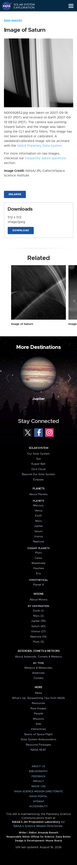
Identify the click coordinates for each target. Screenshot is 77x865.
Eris (38, 573)
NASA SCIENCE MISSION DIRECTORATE (38, 791)
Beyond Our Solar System (38, 474)
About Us (38, 766)
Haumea (38, 568)
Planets (38, 488)
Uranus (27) (38, 631)
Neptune (38, 541)
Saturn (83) (38, 626)
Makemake (38, 563)
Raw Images (13, 20)
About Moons (38, 599)
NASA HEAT (38, 750)
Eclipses (38, 479)
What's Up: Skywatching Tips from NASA (38, 698)
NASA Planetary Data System (39, 145)
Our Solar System (38, 453)
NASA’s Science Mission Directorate (38, 826)
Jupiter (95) (38, 621)
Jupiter (38, 399)
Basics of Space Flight (38, 734)
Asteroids (38, 673)
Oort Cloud (38, 469)
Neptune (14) (38, 636)
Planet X (38, 584)
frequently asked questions (45, 158)
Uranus (38, 536)
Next (69, 378)
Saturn (38, 531)
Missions (38, 719)
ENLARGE (15, 194)
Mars (38, 521)
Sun (38, 459)
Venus (38, 510)
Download (20, 230)
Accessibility (38, 806)
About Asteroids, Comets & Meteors (38, 656)
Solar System (38, 448)
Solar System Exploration (22, 5)
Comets (38, 678)
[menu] (71, 6)
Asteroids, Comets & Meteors (38, 651)
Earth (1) (38, 610)
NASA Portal (38, 796)
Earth (38, 515)
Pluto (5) (38, 641)
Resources (38, 703)
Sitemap (38, 801)
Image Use (38, 786)
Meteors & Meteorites (38, 668)
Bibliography (38, 771)
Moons (38, 594)
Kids (38, 724)
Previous (8, 378)
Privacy (38, 781)
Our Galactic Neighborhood (22, 14)
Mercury (38, 505)
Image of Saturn (22, 324)
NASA (5, 5)
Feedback (38, 776)
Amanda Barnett (48, 832)
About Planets (38, 494)
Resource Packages (38, 744)
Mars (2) (38, 616)
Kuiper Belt (38, 464)
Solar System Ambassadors (38, 739)
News (38, 693)
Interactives (38, 729)
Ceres (38, 558)
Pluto (38, 552)
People (38, 713)
